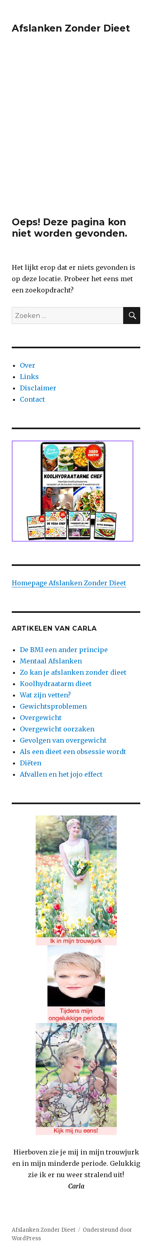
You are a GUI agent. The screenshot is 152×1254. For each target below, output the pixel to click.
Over (27, 365)
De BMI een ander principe (64, 650)
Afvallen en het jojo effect (61, 774)
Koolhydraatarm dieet (56, 684)
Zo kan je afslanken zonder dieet (73, 672)
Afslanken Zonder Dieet (71, 28)
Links (29, 377)
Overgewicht (41, 718)
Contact (32, 399)
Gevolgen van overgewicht (63, 740)
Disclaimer (38, 388)
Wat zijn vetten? (45, 695)
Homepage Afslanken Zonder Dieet (69, 583)
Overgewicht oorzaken (57, 729)
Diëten (30, 763)
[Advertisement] (76, 136)
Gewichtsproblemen (53, 706)
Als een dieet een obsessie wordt (73, 752)
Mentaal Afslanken (51, 661)
